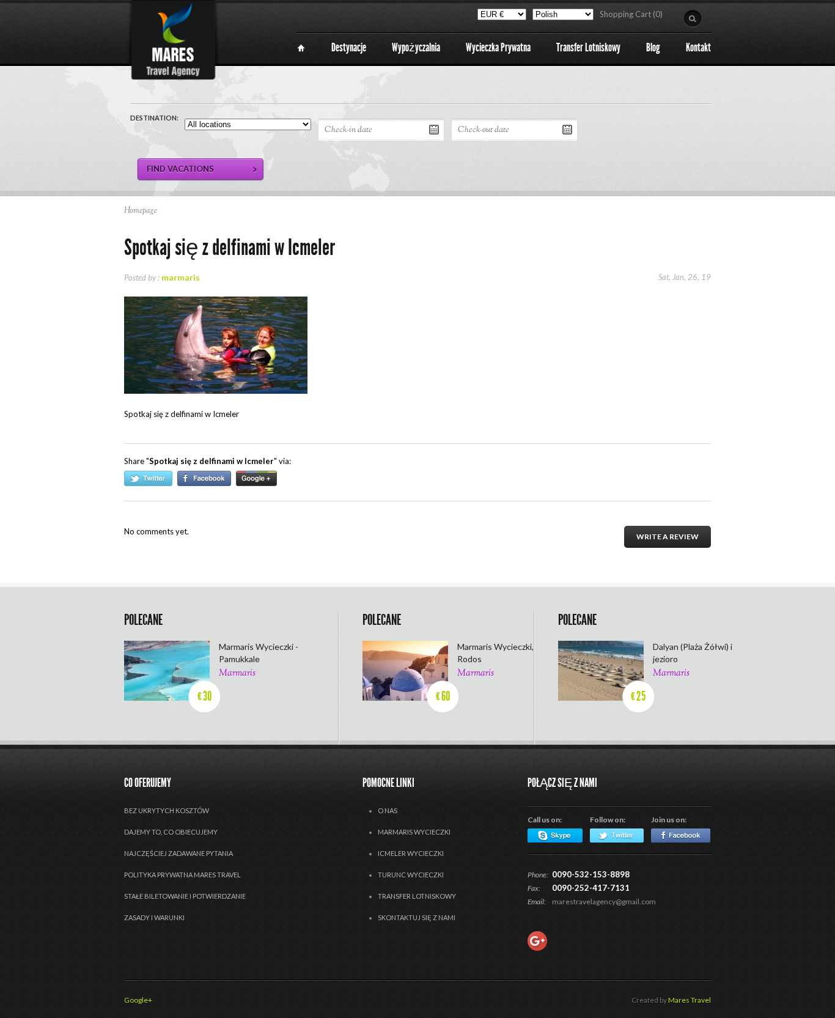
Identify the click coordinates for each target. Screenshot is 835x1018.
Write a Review (667, 536)
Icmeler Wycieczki (411, 853)
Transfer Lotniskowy (417, 896)
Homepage (140, 210)
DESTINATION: (154, 118)
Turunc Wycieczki (411, 875)
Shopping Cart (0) (631, 14)
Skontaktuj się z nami (416, 917)
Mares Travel (689, 1000)
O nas (387, 810)
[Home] (301, 48)
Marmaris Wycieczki (414, 832)
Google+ (138, 1000)
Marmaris (237, 673)
